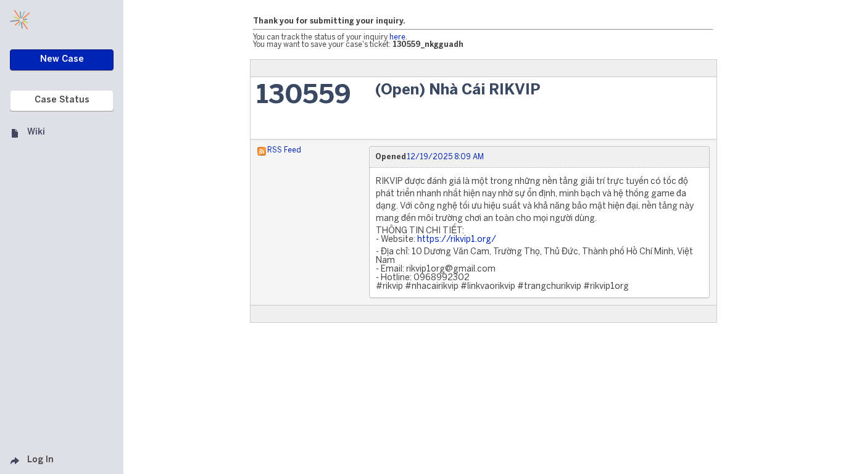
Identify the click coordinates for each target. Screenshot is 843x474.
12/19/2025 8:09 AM (445, 157)
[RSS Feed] (262, 150)
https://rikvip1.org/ (456, 240)
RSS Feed (284, 150)
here (397, 37)
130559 (304, 96)
